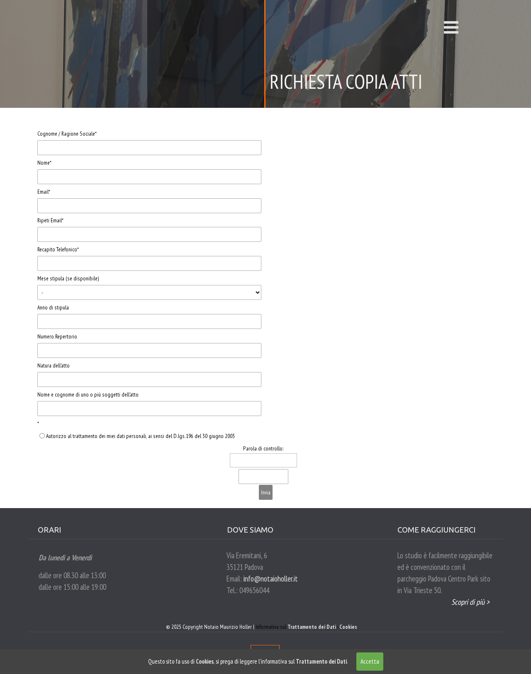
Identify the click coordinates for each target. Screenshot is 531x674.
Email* (43, 191)
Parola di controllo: (263, 448)
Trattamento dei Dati (311, 626)
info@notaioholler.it (271, 579)
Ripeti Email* (50, 220)
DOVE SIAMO (250, 530)
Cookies (348, 626)
